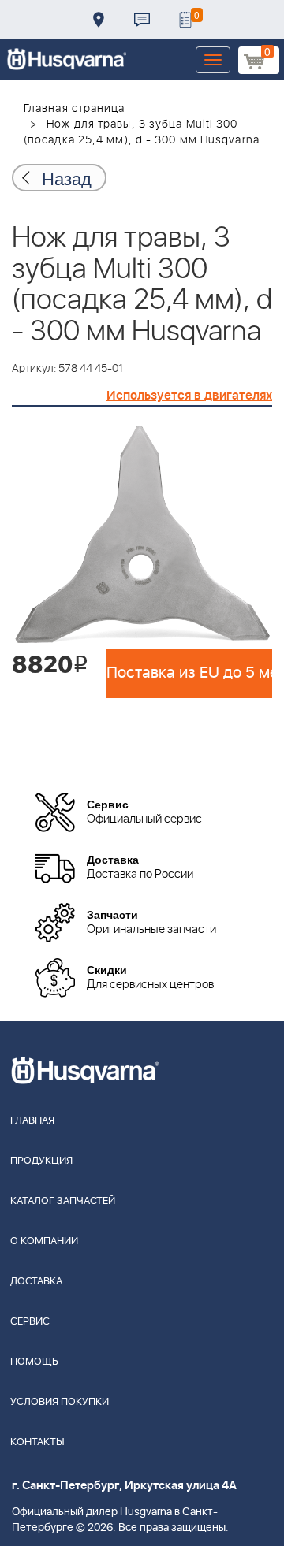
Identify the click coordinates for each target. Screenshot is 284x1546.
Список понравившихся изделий (185, 20)
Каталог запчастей (62, 1201)
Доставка (98, 20)
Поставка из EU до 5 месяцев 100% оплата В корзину (189, 673)
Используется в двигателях (189, 395)
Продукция (41, 1161)
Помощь (34, 1362)
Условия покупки (59, 1402)
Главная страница (74, 109)
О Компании (44, 1241)
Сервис (30, 1321)
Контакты (142, 20)
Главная (32, 1120)
